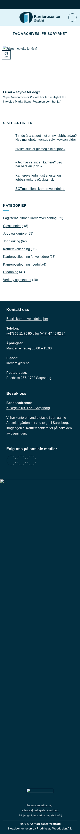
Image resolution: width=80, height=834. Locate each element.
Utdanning (10, 272)
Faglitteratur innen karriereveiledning (30, 218)
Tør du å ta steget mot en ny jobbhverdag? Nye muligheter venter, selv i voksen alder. (46, 137)
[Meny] (72, 17)
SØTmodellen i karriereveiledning (40, 189)
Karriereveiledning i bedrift (22, 264)
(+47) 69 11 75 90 (19, 333)
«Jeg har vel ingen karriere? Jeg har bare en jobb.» (38, 164)
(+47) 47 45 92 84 (52, 333)
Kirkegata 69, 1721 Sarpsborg (28, 408)
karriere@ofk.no (18, 363)
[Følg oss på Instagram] (21, 460)
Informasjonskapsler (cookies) (40, 810)
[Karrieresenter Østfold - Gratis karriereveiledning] (40, 17)
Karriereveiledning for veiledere (26, 256)
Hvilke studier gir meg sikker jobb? (40, 149)
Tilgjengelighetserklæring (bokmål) (40, 815)
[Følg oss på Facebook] (11, 460)
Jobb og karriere (15, 233)
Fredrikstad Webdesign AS (54, 828)
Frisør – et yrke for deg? (21, 92)
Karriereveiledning (16, 249)
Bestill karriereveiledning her (27, 319)
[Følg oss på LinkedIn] (31, 460)
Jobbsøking (11, 241)
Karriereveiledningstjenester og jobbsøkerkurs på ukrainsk (38, 177)
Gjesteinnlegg (13, 226)
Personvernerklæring (39, 805)
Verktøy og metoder (17, 280)
